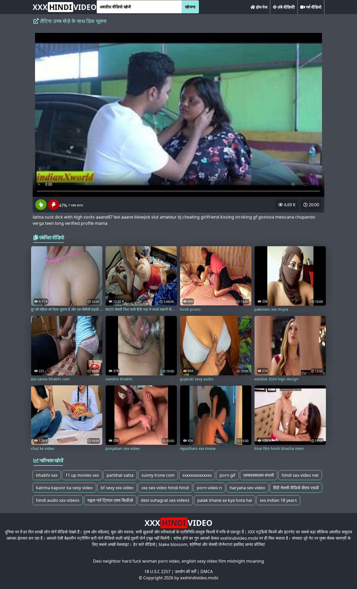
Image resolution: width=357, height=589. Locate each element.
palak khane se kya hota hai (224, 500)
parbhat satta (120, 475)
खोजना (190, 7)
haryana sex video (247, 488)
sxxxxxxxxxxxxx (197, 475)
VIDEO (64, 7)
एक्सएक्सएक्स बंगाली (258, 475)
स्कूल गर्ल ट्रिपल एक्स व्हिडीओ (110, 500)
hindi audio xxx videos (57, 500)
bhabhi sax (46, 475)
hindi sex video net (300, 475)
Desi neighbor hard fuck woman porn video (136, 561)
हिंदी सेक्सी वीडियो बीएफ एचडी (296, 488)
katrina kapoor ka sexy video (64, 488)
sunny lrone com (158, 475)
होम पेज (261, 7)
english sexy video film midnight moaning (223, 561)
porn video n (209, 488)
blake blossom (173, 544)
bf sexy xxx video (117, 488)
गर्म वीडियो (313, 7)
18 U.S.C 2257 (157, 571)
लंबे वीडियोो (286, 7)
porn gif (227, 475)
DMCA (206, 571)
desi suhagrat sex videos (165, 500)
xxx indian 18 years (278, 500)
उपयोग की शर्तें (185, 571)
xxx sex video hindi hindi (165, 488)
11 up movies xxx (82, 475)
